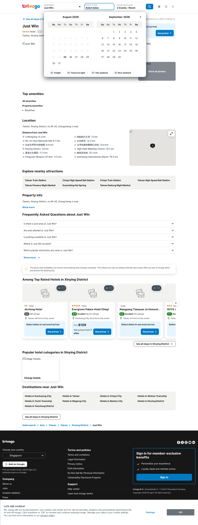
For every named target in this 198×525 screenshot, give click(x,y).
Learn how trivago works (80, 493)
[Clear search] (79, 6)
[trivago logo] (31, 6)
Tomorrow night (78, 73)
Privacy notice (75, 463)
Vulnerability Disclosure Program (84, 477)
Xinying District (80, 425)
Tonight (57, 73)
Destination (49, 5)
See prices (163, 33)
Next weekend (124, 73)
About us (7, 483)
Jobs (5, 488)
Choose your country (13, 449)
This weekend (101, 73)
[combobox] (63, 7)
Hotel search (29, 425)
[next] (140, 17)
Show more (28, 207)
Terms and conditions (79, 454)
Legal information (76, 459)
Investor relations (11, 492)
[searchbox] (63, 7)
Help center (74, 489)
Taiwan (52, 425)
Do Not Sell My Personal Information (86, 473)
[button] (63, 6)
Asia (42, 425)
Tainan (64, 425)
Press (5, 497)
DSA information (76, 468)
